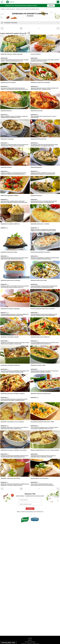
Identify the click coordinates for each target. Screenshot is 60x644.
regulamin (30, 640)
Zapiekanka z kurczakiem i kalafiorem (10, 224)
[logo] (10, 2)
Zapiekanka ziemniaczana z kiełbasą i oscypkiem (13, 393)
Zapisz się (30, 509)
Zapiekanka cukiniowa (6, 167)
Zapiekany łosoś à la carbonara (8, 82)
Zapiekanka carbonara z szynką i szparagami (11, 54)
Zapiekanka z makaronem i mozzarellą (40, 82)
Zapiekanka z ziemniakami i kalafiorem (10, 365)
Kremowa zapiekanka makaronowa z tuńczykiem (43, 308)
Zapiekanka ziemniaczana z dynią (9, 252)
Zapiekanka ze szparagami (7, 139)
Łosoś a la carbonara (36, 54)
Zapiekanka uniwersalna (37, 110)
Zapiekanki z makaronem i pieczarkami (10, 478)
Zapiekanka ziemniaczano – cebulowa (40, 224)
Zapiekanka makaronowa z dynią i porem (41, 393)
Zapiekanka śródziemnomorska (38, 139)
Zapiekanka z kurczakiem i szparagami (10, 308)
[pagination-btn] (58, 28)
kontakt (30, 638)
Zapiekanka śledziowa (6, 110)
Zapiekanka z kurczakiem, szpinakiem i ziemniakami (14, 450)
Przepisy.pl (3, 9)
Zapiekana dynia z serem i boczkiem (39, 478)
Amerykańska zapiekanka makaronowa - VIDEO (42, 421)
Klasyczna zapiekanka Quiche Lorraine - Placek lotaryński (45, 450)
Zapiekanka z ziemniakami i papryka (10, 337)
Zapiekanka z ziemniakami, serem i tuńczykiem (12, 421)
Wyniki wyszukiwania (10, 9)
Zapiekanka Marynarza (36, 167)
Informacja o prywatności (30, 641)
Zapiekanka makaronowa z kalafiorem (40, 337)
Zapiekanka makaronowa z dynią (39, 280)
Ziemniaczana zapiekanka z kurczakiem (40, 252)
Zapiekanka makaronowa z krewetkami (10, 280)
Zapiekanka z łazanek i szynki (38, 365)
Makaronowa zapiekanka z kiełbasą (9, 195)
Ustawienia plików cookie (8, 642)
